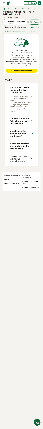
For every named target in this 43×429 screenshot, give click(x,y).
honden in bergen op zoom (30, 183)
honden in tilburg (10, 179)
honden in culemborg (30, 187)
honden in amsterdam (26, 177)
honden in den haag (11, 183)
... (31, 9)
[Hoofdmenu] (4, 3)
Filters (36, 22)
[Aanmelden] (39, 3)
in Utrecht (16, 14)
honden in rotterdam (12, 176)
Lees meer (35, 27)
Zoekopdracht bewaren (16, 32)
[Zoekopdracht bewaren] (37, 422)
